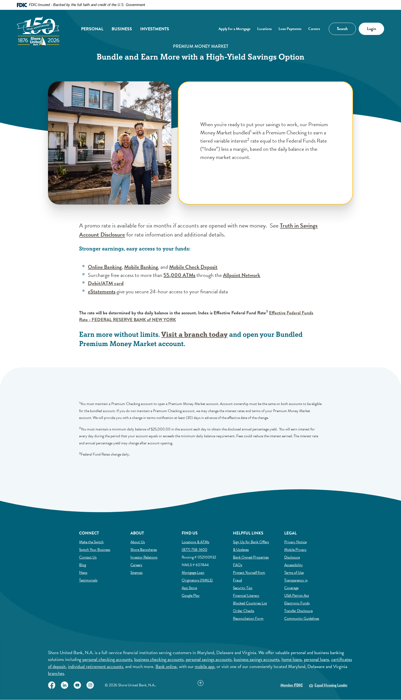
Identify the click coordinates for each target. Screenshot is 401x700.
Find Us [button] (189, 533)
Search (338, 27)
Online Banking (105, 267)
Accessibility (293, 565)
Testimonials (88, 580)
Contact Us (88, 557)
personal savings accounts (209, 659)
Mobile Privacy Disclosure (295, 553)
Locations (264, 29)
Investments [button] (154, 29)
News (83, 572)
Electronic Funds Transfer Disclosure (298, 607)
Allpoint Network (241, 275)
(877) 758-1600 (194, 550)
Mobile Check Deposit (193, 267)
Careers (314, 29)
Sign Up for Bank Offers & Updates (251, 546)
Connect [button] (89, 533)
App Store (189, 588)
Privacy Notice (295, 542)
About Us (137, 542)
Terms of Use (294, 572)
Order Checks (243, 611)
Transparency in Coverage (296, 584)
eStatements (101, 291)
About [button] (137, 533)
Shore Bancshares (143, 550)
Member (291, 685)
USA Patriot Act (296, 595)
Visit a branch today (194, 334)
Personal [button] (92, 29)
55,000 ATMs (179, 275)
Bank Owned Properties (251, 557)
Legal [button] (290, 533)
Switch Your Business (94, 550)
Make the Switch (91, 542)
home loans (292, 659)
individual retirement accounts (95, 666)
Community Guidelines (301, 618)
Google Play (191, 595)
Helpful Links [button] (248, 533)
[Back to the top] (200, 683)
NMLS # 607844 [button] (195, 565)
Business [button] (122, 29)
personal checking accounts (107, 659)
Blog (82, 565)
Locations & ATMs (195, 542)
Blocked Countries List (250, 603)
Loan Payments (290, 29)
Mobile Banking (141, 267)
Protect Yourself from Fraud (249, 576)
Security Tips (242, 588)
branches (56, 673)
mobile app (204, 666)
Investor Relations (143, 557)
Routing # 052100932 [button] (199, 557)
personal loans (316, 659)
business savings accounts (256, 659)
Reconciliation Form (248, 618)
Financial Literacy (246, 595)
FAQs (237, 565)
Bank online (166, 666)
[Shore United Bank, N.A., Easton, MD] (38, 29)
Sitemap (136, 572)
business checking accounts (159, 659)
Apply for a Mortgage (234, 29)
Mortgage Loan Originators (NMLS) (197, 576)
